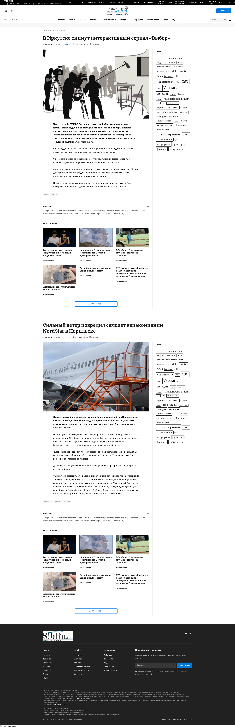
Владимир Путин (163, 71)
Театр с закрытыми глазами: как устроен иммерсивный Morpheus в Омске (34, 4)
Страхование (192, 2)
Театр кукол (137, 20)
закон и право (172, 103)
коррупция (184, 112)
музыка (176, 121)
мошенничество (164, 121)
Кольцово (168, 76)
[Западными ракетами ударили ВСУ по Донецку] (59, 274)
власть (159, 99)
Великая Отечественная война (170, 67)
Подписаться (223, 11)
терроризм (163, 144)
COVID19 (160, 58)
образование (182, 125)
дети (158, 103)
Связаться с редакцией (143, 674)
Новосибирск (165, 81)
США (158, 88)
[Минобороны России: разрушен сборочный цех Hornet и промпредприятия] (96, 237)
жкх (163, 103)
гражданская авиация (176, 99)
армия (173, 94)
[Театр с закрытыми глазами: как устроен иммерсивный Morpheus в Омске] (59, 237)
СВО (185, 81)
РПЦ (177, 82)
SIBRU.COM (80, 698)
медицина (174, 116)
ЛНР (177, 76)
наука (184, 121)
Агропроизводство (176, 58)
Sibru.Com (48, 44)
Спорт (165, 20)
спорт (186, 134)
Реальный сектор (76, 20)
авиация (162, 93)
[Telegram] (34, 136)
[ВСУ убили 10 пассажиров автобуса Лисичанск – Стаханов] (132, 237)
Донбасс (183, 71)
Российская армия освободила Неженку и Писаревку (95, 269)
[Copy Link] (34, 141)
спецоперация (168, 134)
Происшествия (109, 20)
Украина (170, 88)
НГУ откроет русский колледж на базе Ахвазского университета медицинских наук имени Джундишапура (132, 272)
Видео (202, 2)
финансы (162, 149)
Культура (121, 2)
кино (46, 194)
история (183, 107)
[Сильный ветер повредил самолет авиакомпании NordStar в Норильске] (96, 376)
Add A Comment (96, 304)
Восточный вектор (212, 2)
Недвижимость (149, 2)
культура (54, 194)
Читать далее (48, 260)
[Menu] (230, 20)
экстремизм (176, 149)
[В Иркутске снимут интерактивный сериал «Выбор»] (96, 84)
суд (175, 140)
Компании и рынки (161, 2)
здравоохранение (167, 107)
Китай (160, 76)
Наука (221, 2)
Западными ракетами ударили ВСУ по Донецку (59, 288)
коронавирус (170, 112)
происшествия (163, 129)
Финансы (72, 2)
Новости (61, 20)
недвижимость (164, 125)
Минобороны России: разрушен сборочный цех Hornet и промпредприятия (95, 253)
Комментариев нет (81, 44)
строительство (164, 139)
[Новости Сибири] (117, 11)
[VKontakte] (34, 130)
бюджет (181, 94)
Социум (81, 2)
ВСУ (180, 62)
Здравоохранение (134, 2)
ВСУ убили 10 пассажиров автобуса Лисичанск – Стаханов (129, 253)
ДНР (174, 71)
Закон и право (153, 20)
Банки (170, 2)
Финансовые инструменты (180, 2)
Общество (111, 2)
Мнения (101, 2)
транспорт (178, 144)
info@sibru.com (60, 704)
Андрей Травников (166, 62)
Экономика (92, 2)
